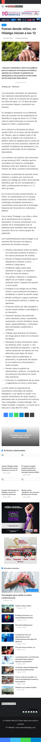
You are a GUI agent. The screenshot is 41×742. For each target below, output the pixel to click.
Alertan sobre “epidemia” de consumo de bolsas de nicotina (30, 492)
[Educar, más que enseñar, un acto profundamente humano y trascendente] (8, 680)
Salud (4, 25)
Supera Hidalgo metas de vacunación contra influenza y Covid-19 (10, 468)
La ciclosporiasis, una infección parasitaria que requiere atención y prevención (27, 659)
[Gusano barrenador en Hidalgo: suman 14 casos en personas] (11, 483)
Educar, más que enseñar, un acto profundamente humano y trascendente (26, 679)
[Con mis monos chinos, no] (8, 650)
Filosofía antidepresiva (23, 625)
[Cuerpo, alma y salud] (8, 609)
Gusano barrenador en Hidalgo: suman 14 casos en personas (10, 492)
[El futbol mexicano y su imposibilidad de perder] (8, 618)
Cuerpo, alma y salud (23, 606)
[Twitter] (11, 415)
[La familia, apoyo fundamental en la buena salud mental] (8, 670)
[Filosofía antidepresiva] (8, 628)
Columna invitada (20, 431)
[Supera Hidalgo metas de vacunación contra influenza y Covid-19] (11, 459)
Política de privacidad (9, 704)
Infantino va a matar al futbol (26, 687)
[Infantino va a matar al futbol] (8, 690)
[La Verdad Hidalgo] (14, 6)
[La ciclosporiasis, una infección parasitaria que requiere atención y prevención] (8, 660)
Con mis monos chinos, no (25, 647)
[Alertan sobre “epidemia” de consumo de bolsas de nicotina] (30, 483)
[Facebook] (6, 415)
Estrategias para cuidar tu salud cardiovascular (20, 436)
